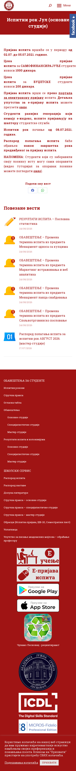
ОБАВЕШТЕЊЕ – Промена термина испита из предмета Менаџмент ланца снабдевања (43, 292)
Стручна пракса (13, 395)
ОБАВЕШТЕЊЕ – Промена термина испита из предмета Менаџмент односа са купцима (43, 241)
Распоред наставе (15, 485)
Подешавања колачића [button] (21, 762)
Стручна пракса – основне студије (25, 500)
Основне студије (17, 417)
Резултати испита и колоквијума (24, 439)
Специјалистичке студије (23, 424)
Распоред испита (14, 478)
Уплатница (10, 529)
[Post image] (9, 222)
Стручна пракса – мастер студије (24, 514)
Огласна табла (12, 402)
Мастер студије (16, 432)
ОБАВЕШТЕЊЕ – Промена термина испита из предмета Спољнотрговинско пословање (43, 315)
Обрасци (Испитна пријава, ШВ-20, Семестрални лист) (37, 522)
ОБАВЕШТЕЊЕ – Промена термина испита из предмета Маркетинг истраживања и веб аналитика (43, 267)
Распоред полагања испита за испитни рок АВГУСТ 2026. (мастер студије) (42, 338)
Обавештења (12, 410)
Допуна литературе (16, 492)
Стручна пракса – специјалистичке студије (31, 507)
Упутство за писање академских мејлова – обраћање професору (36, 538)
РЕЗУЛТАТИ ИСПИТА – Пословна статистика (44, 221)
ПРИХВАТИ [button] (49, 762)
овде (23, 107)
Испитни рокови (14, 388)
